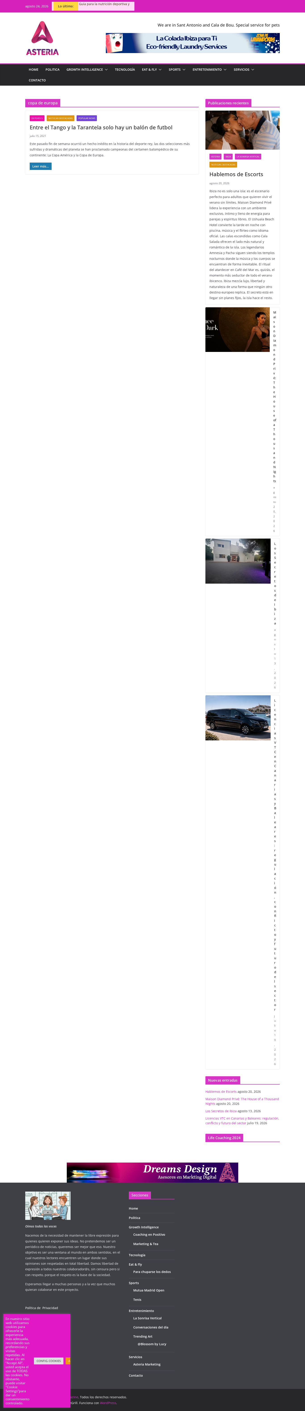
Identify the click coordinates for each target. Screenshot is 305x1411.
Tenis (137, 1299)
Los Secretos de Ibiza (275, 583)
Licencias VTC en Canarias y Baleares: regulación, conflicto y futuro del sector (275, 855)
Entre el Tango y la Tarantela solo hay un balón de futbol (101, 127)
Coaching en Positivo (149, 1234)
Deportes (37, 118)
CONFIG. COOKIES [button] (49, 1361)
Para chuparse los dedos (152, 1272)
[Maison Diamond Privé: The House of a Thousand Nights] (237, 421)
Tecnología (125, 69)
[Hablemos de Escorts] (242, 130)
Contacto (37, 80)
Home (33, 69)
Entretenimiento (207, 69)
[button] (105, 69)
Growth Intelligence (85, 69)
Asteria (215, 156)
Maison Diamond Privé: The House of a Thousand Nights (274, 396)
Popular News (86, 118)
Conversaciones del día (150, 1327)
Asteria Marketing (147, 1364)
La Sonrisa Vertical (248, 156)
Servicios (241, 69)
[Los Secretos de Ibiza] (238, 616)
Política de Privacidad (41, 1308)
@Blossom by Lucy (152, 1344)
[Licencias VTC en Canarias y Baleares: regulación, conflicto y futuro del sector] (238, 882)
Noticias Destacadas (60, 118)
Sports (175, 69)
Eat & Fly (149, 69)
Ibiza (228, 156)
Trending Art (142, 1336)
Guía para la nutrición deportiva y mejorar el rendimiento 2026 (104, 6)
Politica (52, 69)
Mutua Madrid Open (148, 1290)
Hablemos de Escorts (236, 174)
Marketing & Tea (145, 1244)
